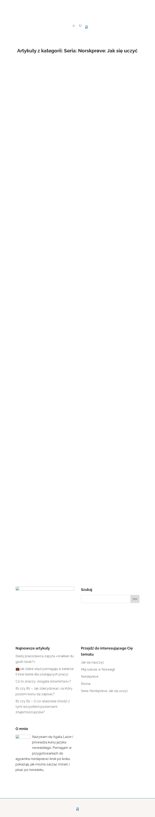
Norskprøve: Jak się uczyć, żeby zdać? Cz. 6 (57, 290)
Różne (85, 684)
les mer (25, 102)
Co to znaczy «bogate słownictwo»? (43, 681)
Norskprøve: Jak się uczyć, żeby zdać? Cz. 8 (57, 188)
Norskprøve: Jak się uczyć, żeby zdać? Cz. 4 (57, 392)
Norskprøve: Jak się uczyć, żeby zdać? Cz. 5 (57, 341)
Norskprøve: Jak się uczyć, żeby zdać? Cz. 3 (57, 442)
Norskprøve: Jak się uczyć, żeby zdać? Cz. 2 (57, 493)
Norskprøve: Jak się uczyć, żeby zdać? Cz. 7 (57, 239)
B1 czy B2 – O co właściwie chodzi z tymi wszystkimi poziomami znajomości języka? (43, 706)
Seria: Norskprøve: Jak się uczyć (104, 691)
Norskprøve (89, 676)
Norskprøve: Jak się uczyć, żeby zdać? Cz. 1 (56, 544)
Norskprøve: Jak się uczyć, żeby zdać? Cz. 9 (57, 132)
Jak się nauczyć (92, 662)
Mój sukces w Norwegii (98, 669)
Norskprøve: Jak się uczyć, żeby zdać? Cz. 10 (58, 81)
